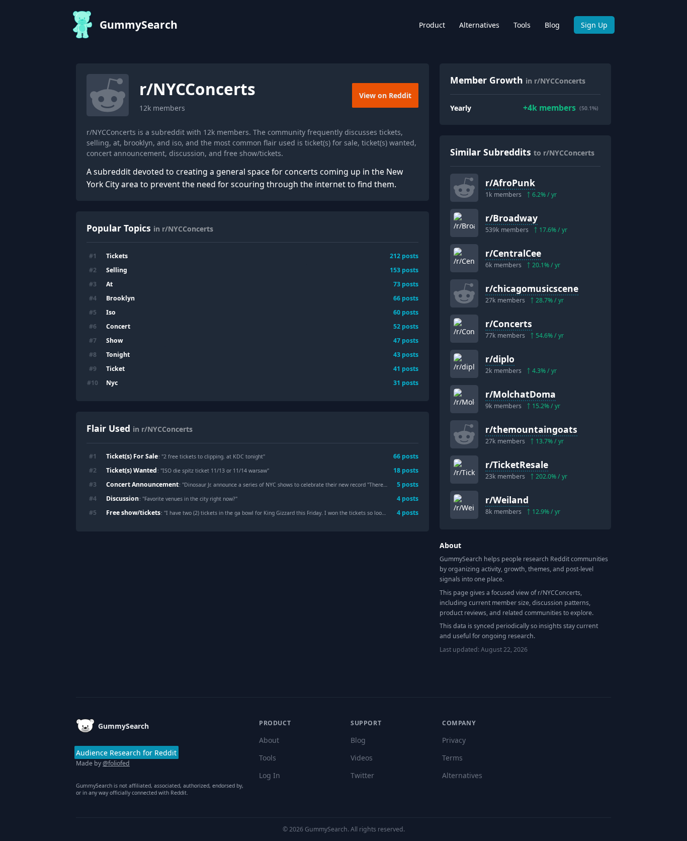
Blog (552, 25)
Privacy (454, 740)
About (269, 740)
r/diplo (499, 359)
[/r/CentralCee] (464, 258)
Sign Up (594, 25)
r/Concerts (508, 324)
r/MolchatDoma (520, 394)
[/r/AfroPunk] (464, 188)
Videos (362, 757)
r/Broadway (511, 218)
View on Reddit (385, 95)
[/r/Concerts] (464, 329)
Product (432, 25)
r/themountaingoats (531, 429)
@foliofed (116, 763)
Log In (269, 775)
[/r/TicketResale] (464, 469)
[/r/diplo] (464, 364)
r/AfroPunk (510, 183)
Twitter (362, 775)
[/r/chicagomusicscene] (464, 293)
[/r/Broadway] (464, 223)
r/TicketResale (516, 464)
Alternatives (479, 25)
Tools (522, 25)
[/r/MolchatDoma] (464, 399)
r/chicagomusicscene (531, 288)
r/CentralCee (513, 253)
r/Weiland (507, 500)
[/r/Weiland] (464, 505)
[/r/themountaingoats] (464, 434)
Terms (452, 757)
